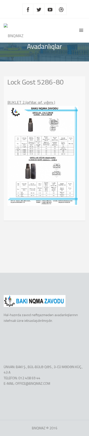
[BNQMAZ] (13, 30)
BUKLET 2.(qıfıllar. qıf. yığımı (30, 102)
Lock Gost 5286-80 (35, 82)
